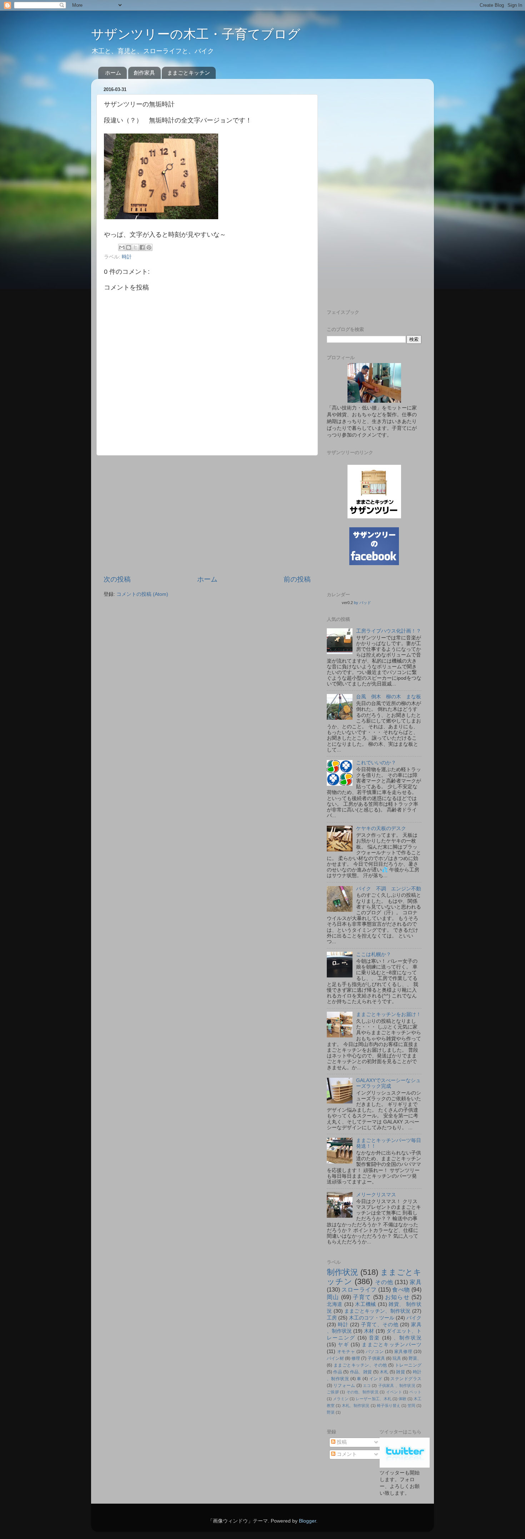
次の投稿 (117, 579)
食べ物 (401, 1289)
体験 (402, 1399)
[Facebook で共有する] (142, 247)
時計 (127, 257)
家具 (415, 1282)
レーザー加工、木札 (373, 1399)
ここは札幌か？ (373, 954)
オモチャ (346, 1351)
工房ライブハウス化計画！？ (388, 631)
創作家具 (144, 73)
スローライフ (358, 1289)
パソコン (375, 1351)
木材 (369, 1331)
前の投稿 (297, 579)
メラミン (341, 1399)
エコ (367, 1385)
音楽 (374, 1338)
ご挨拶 (333, 1392)
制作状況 (342, 1272)
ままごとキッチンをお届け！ (388, 1014)
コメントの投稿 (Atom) (142, 594)
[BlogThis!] (128, 247)
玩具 (396, 1358)
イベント (394, 1392)
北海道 (334, 1304)
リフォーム (344, 1385)
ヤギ (343, 1344)
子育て (362, 1297)
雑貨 (400, 1371)
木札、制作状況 (355, 1405)
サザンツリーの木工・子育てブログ (195, 34)
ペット (415, 1392)
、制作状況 (407, 1338)
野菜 (331, 1412)
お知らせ (397, 1297)
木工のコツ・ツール (371, 1318)
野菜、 (415, 1358)
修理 (355, 1358)
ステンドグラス (405, 1378)
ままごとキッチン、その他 (360, 1365)
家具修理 (403, 1351)
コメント (346, 1454)
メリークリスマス (376, 1194)
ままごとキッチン (188, 73)
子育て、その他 (379, 1324)
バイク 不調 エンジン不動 (388, 888)
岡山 (333, 1297)
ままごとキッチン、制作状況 (377, 1311)
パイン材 (335, 1358)
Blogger (307, 1521)
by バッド (362, 602)
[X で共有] (135, 247)
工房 (332, 1318)
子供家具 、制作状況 (396, 1385)
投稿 (341, 1442)
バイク (413, 1318)
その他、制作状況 (362, 1392)
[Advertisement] (207, 515)
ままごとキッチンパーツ (391, 1344)
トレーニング (408, 1365)
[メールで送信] (121, 247)
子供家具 (376, 1358)
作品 (337, 1371)
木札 (384, 1371)
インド (375, 1378)
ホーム (113, 73)
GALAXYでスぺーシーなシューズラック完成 (388, 1083)
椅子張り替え (388, 1405)
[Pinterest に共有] (148, 247)
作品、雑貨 (361, 1371)
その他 (384, 1282)
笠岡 (411, 1405)
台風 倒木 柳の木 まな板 (388, 696)
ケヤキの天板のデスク (381, 828)
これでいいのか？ (376, 762)
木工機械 (365, 1304)
